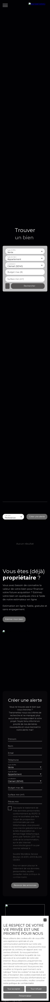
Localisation (11, 264)
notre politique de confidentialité (18, 983)
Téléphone (13, 760)
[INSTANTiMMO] (38, 5)
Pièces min (13, 801)
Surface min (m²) (15, 279)
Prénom (12, 739)
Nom (10, 746)
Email (10, 753)
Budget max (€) (15, 272)
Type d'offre (11, 250)
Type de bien (11, 257)
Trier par (7, 515)
